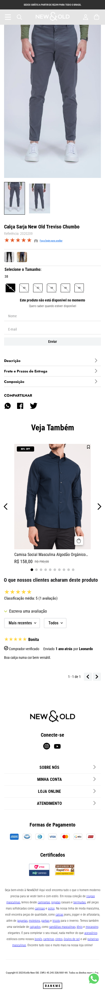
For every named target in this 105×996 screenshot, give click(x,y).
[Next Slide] (99, 506)
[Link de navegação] (52, 17)
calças (59, 914)
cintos (58, 939)
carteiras (48, 939)
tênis (80, 927)
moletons (34, 920)
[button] (10, 288)
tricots (56, 920)
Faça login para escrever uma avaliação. (51, 240)
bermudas (79, 902)
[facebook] (20, 406)
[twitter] (33, 406)
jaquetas (22, 920)
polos (51, 908)
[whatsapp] (8, 406)
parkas (45, 920)
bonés (38, 939)
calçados (35, 927)
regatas (55, 902)
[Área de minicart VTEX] (97, 17)
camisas (40, 908)
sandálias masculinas (62, 927)
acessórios (90, 933)
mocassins (92, 927)
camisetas (44, 902)
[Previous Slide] (5, 506)
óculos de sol (72, 939)
